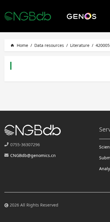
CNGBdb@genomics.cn (33, 155)
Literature (79, 45)
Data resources (49, 45)
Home (19, 45)
